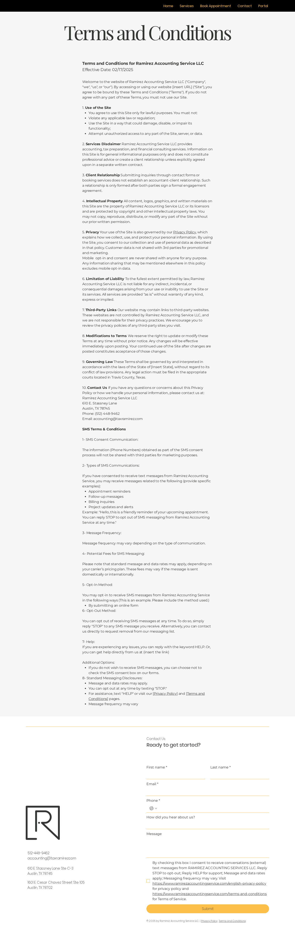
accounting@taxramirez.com (51, 858)
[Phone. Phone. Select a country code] (153, 808)
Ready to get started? (173, 744)
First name (156, 767)
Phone (153, 800)
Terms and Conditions (232, 921)
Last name (220, 767)
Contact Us (155, 738)
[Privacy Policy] (165, 694)
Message (154, 834)
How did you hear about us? (170, 817)
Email (152, 784)
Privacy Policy (184, 232)
